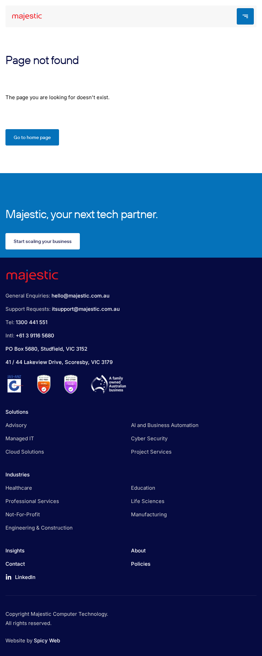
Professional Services (32, 501)
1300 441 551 (31, 322)
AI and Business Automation (165, 425)
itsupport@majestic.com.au (86, 309)
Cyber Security (149, 438)
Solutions (16, 412)
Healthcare (18, 488)
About (138, 550)
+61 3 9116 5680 (35, 335)
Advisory (16, 425)
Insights (15, 550)
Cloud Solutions (24, 451)
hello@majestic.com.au (81, 295)
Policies (140, 564)
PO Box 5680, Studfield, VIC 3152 (46, 349)
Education (143, 488)
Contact (15, 564)
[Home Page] (25, 16)
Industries (17, 474)
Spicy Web (47, 640)
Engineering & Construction (39, 527)
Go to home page (32, 137)
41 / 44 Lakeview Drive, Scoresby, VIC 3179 (59, 362)
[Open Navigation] (245, 16)
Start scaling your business (43, 241)
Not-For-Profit (22, 514)
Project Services (151, 451)
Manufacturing (149, 514)
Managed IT (19, 438)
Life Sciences (147, 501)
